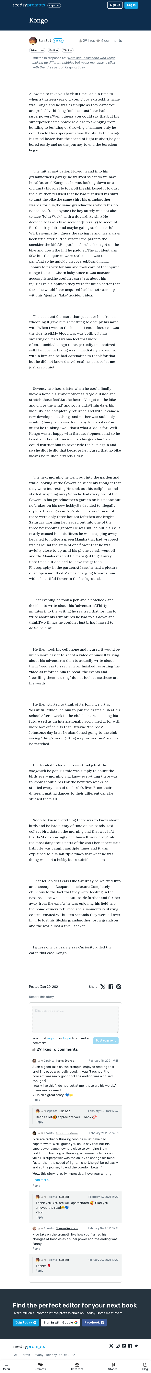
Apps (52, 5)
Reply (36, 1100)
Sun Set (65, 1111)
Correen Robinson (67, 1228)
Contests (77, 1369)
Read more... (41, 1180)
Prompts (40, 1369)
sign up (52, 1038)
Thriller (67, 50)
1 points (48, 1133)
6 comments (111, 41)
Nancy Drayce (65, 1060)
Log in (131, 5)
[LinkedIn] (124, 1346)
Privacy (37, 1355)
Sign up (115, 5)
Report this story (41, 997)
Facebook (92, 1322)
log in (67, 1038)
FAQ (15, 1355)
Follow (58, 40)
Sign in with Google (58, 1322)
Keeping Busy (75, 67)
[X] (111, 1346)
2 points (48, 1060)
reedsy (29, 5)
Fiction (53, 50)
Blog (145, 1369)
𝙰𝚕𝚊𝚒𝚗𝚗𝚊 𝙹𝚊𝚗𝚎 (67, 1133)
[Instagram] (117, 1346)
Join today (23, 1322)
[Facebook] (130, 1346)
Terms (25, 1355)
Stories (112, 1369)
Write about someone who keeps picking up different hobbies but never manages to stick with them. (73, 62)
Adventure (37, 50)
